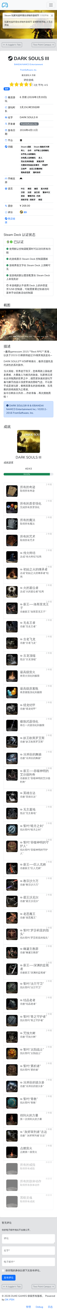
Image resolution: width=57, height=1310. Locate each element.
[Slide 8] (42, 336)
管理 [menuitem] (28, 1307)
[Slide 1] (14, 336)
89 (25, 212)
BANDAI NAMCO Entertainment (28, 64)
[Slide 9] (46, 336)
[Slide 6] (34, 336)
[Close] (52, 15)
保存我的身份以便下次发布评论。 (23, 1270)
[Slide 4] (26, 336)
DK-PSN (9, 1299)
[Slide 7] (38, 336)
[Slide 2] (18, 336)
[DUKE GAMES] (5, 5)
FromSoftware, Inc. (28, 70)
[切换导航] (51, 5)
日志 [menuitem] (50, 1307)
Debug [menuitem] (39, 1307)
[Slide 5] (30, 336)
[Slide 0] (10, 336)
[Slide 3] (22, 336)
